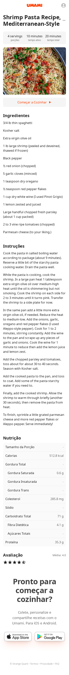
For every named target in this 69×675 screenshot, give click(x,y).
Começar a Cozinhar (32, 102)
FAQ (57, 663)
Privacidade (46, 663)
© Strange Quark (19, 663)
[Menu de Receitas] (64, 20)
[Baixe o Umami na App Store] (18, 636)
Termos (34, 663)
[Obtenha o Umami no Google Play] (50, 636)
